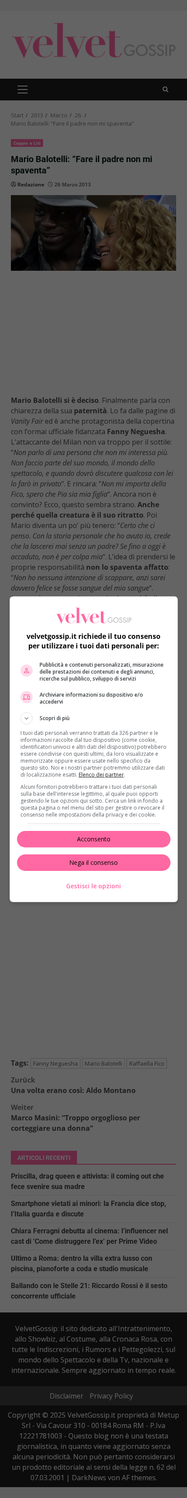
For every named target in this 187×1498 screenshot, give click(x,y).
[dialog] (94, 749)
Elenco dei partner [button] (101, 774)
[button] (93, 718)
